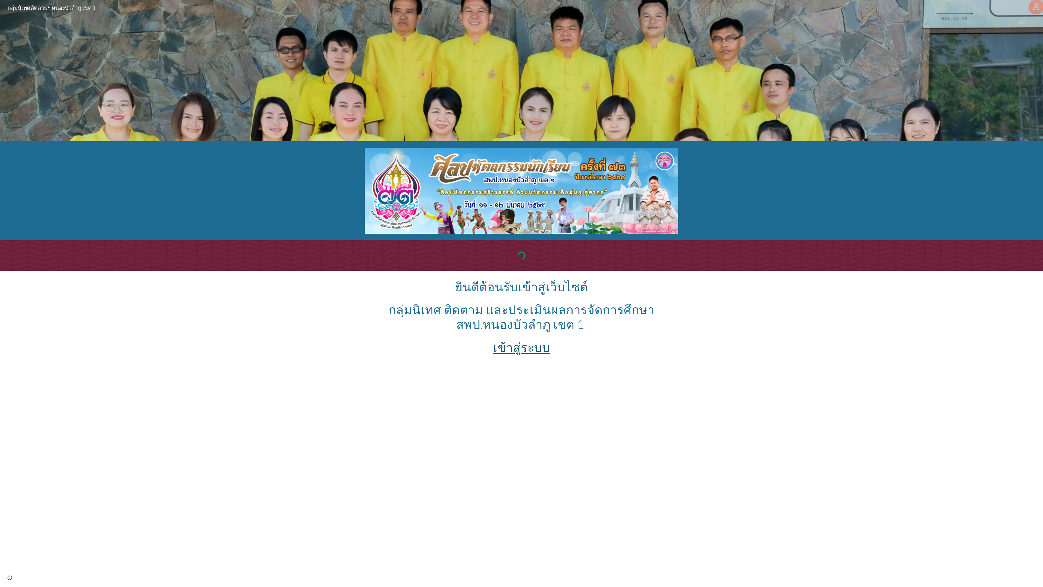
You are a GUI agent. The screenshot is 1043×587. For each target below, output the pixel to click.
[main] (521, 317)
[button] (10, 578)
